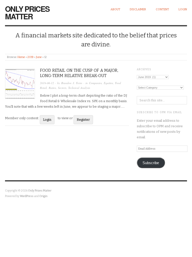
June (39, 57)
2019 (31, 57)
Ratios (52, 88)
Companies (95, 83)
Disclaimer (138, 9)
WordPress (27, 196)
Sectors (62, 88)
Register (83, 119)
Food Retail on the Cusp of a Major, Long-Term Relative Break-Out (79, 73)
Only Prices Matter (27, 12)
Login (182, 9)
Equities (108, 83)
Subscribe (150, 163)
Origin (43, 196)
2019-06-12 (47, 83)
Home (21, 57)
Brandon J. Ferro (71, 83)
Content (162, 9)
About (115, 9)
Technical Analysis (79, 88)
